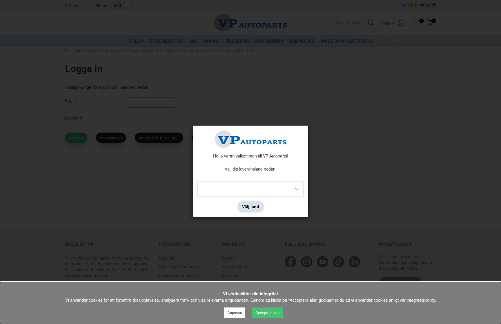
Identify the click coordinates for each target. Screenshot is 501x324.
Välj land (250, 206)
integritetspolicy (421, 300)
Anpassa (234, 313)
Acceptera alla (267, 313)
